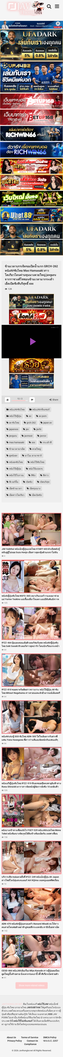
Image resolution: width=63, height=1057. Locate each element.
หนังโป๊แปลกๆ (35, 468)
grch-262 (31, 422)
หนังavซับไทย (16, 462)
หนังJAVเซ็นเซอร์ (41, 409)
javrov (43, 436)
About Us (11, 1037)
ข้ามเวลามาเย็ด (17, 449)
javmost (28, 436)
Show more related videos (31, 985)
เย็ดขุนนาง (34, 488)
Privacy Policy (14, 1041)
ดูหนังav (13, 455)
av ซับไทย (14, 422)
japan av (47, 422)
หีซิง (33, 475)
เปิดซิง (28, 482)
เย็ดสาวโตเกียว (16, 495)
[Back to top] (57, 1050)
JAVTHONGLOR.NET (12, 1004)
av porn (42, 416)
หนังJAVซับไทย (17, 409)
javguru (13, 436)
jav (27, 429)
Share (55, 399)
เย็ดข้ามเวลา (15, 488)
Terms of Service (29, 1037)
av (29, 416)
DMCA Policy (49, 1037)
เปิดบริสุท (44, 482)
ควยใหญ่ (36, 449)
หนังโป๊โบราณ (16, 475)
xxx (33, 442)
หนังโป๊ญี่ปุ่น (15, 416)
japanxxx (13, 429)
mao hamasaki (16, 442)
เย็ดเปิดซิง (36, 495)
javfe (38, 429)
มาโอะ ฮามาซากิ (33, 455)
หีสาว (45, 475)
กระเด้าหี (47, 442)
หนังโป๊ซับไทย (37, 462)
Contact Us (32, 1041)
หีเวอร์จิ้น (13, 482)
